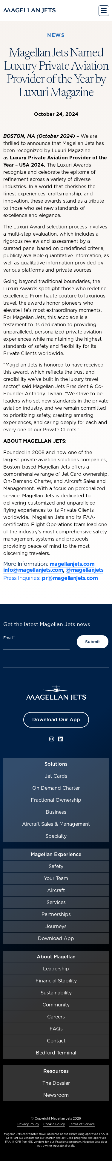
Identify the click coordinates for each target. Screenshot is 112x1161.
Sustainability (56, 992)
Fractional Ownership (56, 800)
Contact (56, 1040)
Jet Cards (56, 776)
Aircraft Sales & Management (56, 824)
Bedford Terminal (56, 1052)
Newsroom (56, 1095)
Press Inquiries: (22, 578)
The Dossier (56, 1083)
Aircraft (56, 890)
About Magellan (56, 956)
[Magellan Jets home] (56, 693)
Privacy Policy (28, 1124)
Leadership (56, 968)
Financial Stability (56, 980)
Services (56, 902)
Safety (56, 866)
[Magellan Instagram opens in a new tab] (51, 739)
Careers (56, 1016)
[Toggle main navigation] (104, 10)
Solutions (56, 764)
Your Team (56, 878)
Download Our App (56, 719)
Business (56, 812)
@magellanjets (84, 570)
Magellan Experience (56, 854)
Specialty (56, 836)
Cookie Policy (54, 1124)
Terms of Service (82, 1124)
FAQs (56, 1028)
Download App (56, 938)
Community (56, 1004)
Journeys (56, 926)
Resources (56, 1071)
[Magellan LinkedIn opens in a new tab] (60, 739)
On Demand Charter (56, 788)
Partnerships (56, 914)
